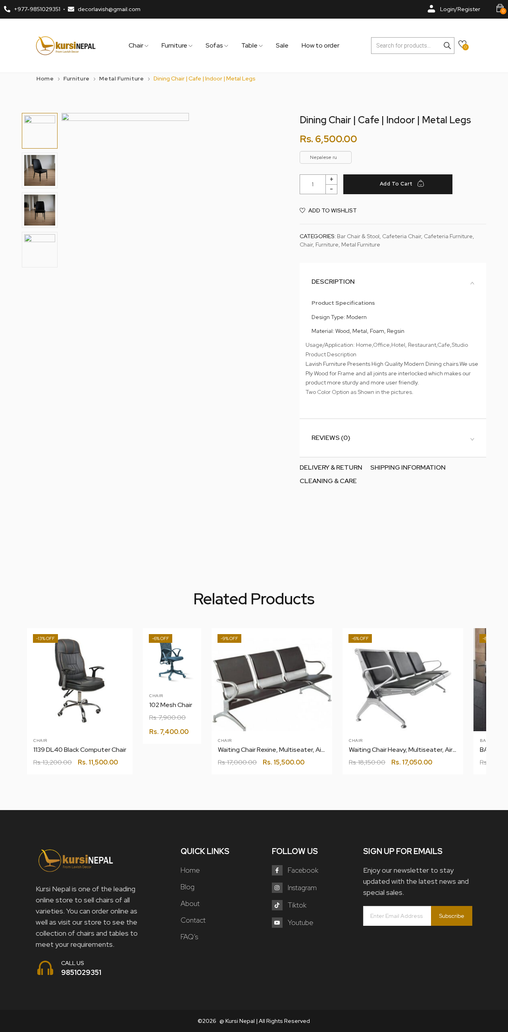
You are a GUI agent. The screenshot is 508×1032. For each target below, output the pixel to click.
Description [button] (333, 281)
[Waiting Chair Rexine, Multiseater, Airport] (272, 688)
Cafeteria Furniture (448, 236)
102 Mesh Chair (170, 705)
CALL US (72, 963)
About (190, 903)
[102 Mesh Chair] (172, 657)
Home (45, 78)
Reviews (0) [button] (331, 437)
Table (250, 46)
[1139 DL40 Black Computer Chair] (80, 681)
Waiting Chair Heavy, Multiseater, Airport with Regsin (424, 749)
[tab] (393, 282)
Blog (187, 886)
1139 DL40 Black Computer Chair (79, 749)
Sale (282, 46)
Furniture (175, 46)
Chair (136, 46)
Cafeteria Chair (401, 236)
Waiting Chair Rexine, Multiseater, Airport (277, 749)
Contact (193, 920)
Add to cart (396, 183)
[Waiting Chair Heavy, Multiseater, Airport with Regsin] (403, 688)
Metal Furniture (121, 78)
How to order (320, 46)
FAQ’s (189, 936)
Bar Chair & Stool (358, 236)
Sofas (215, 46)
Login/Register (460, 9)
